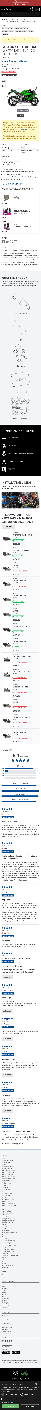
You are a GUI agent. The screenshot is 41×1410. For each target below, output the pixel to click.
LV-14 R (4, 1164)
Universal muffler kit (7, 1265)
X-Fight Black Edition (8, 1250)
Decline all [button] (30, 1406)
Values (4, 1294)
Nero (3, 1207)
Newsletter (5, 1333)
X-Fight (4, 1248)
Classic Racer (5, 1230)
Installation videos (7, 1327)
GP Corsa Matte (6, 1242)
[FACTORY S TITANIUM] (4, 81)
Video (3, 1275)
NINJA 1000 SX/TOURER (12, 22)
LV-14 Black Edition (7, 1161)
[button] (20, 1402)
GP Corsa (4, 1238)
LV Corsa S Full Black (8, 1172)
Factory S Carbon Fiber (8, 1221)
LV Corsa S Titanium (7, 1174)
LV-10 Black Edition (7, 1184)
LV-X (3, 1236)
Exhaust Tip (5, 1257)
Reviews (30, 31)
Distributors (5, 1302)
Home (5, 19)
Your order (5, 1329)
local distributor (24, 129)
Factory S (4, 1217)
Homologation (6, 1323)
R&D (3, 1296)
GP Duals (4, 1226)
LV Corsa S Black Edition (9, 1170)
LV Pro (3, 1209)
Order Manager (6, 1308)
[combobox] (36, 1384)
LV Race (4, 1224)
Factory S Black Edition (8, 1219)
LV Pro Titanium (6, 1215)
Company (4, 1288)
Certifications (5, 1298)
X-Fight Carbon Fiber (8, 1251)
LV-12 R (4, 1197)
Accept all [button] (10, 1406)
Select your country (20, 4)
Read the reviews (23, 61)
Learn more (5, 1349)
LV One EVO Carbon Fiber (9, 1205)
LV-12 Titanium (6, 1195)
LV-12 (3, 1191)
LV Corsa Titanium (7, 1180)
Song (3, 1277)
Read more (8, 1391)
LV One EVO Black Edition (9, 1203)
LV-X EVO (4, 1234)
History (4, 1290)
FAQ (3, 1325)
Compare (5, 34)
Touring (4, 1259)
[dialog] (20, 1395)
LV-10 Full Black (6, 1186)
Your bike (13, 19)
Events (4, 1286)
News (3, 1284)
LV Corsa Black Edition (8, 1176)
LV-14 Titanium (6, 1162)
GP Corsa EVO (6, 1244)
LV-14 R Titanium (7, 1168)
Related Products (21, 31)
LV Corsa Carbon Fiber (8, 1178)
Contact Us (5, 1315)
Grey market (5, 1306)
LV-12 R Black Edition (8, 1199)
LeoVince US (28, 40)
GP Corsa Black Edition (8, 1240)
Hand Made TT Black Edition (10, 1255)
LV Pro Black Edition (7, 1211)
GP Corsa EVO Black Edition (10, 1246)
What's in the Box (7, 28)
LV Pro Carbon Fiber (7, 1213)
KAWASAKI (22, 19)
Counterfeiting (6, 1304)
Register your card (7, 1331)
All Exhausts (5, 1267)
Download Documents (21, 28)
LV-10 (3, 1182)
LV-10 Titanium (6, 1190)
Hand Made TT (6, 1253)
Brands (4, 1292)
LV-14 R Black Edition (8, 1166)
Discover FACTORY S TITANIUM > (13, 184)
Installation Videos (7, 31)
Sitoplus (4, 1263)
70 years (4, 1300)
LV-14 (3, 1159)
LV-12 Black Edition (7, 1193)
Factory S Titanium (7, 1222)
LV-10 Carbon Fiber (7, 1188)
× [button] (39, 1383)
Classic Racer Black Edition (9, 1232)
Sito (3, 1261)
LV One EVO (5, 1201)
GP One (4, 1228)
